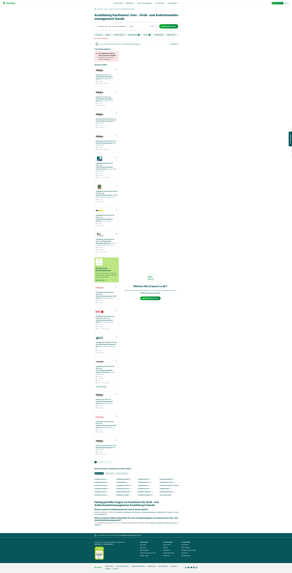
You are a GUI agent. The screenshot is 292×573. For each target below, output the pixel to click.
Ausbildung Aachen (100, 479)
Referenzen (166, 555)
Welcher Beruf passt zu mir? (148, 553)
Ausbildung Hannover (123, 488)
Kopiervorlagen (185, 547)
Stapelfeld (97, 524)
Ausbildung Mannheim (123, 491)
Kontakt (165, 547)
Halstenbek (166, 523)
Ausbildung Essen (143, 485)
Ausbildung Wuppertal (145, 495)
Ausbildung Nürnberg (166, 491)
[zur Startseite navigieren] (95, 9)
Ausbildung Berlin (143, 479)
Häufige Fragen (144, 555)
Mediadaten (166, 550)
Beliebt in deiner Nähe (122, 473)
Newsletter (184, 553)
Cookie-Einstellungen (122, 566)
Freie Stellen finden (168, 26)
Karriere (115, 568)
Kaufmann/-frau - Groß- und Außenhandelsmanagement (122, 8)
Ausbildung (100, 8)
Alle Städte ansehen (165, 495)
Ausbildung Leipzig (100, 491)
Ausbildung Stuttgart (123, 495)
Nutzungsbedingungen (138, 566)
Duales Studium (108, 544)
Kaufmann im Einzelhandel (123, 512)
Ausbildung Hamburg (101, 488)
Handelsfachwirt (161, 512)
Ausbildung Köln (165, 488)
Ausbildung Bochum (100, 482)
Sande (105, 8)
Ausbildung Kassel (143, 488)
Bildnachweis (152, 566)
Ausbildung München (144, 491)
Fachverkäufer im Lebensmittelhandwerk (144, 512)
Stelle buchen (167, 545)
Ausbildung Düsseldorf (123, 485)
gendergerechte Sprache (128, 535)
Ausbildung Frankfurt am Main (169, 485)
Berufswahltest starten (150, 298)
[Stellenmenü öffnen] (116, 69)
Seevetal (173, 523)
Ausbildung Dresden (100, 485)
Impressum (173, 566)
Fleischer (169, 512)
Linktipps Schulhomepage (188, 550)
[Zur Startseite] (9, 3)
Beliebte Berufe (110, 473)
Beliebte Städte (99, 473)
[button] (153, 26)
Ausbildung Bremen (144, 482)
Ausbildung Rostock (100, 495)
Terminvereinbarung (168, 553)
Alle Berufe (143, 547)
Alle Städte (143, 545)
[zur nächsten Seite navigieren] (110, 462)
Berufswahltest (118, 3)
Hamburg (152, 523)
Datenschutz (109, 566)
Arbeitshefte (184, 545)
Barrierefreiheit (163, 566)
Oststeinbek (159, 523)
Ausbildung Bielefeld (166, 479)
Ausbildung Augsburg (123, 479)
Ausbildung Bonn (121, 482)
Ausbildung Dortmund (166, 482)
